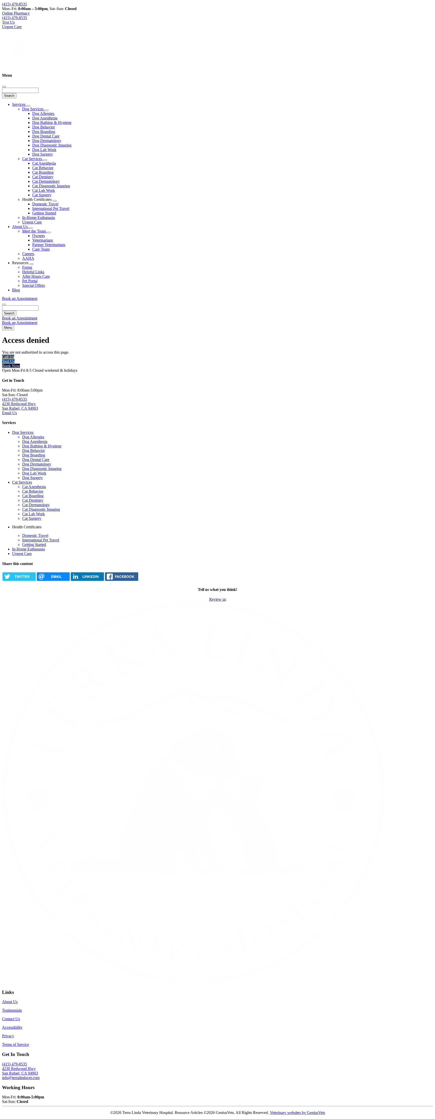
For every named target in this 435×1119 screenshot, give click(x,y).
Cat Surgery (41, 195)
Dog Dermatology (46, 140)
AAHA (28, 258)
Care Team (41, 249)
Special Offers (33, 285)
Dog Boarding (43, 131)
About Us (20, 226)
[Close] (4, 86)
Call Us (8, 357)
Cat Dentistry (42, 177)
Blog (16, 290)
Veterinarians (42, 240)
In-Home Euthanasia (38, 217)
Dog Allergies (43, 113)
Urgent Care (32, 222)
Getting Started (44, 213)
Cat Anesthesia (44, 163)
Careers (28, 254)
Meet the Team (34, 231)
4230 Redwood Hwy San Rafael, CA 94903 (20, 406)
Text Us (8, 361)
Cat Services (32, 159)
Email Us (9, 413)
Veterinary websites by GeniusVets (297, 1112)
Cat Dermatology (46, 181)
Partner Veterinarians (48, 245)
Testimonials (12, 1010)
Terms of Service (15, 1044)
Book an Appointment (19, 298)
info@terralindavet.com (21, 1078)
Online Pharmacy (16, 13)
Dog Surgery (42, 154)
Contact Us (11, 1019)
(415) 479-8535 (14, 4)
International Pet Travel (50, 208)
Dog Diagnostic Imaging (51, 145)
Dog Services (33, 109)
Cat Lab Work (43, 190)
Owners (38, 236)
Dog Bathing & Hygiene (51, 122)
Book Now (11, 366)
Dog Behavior (43, 127)
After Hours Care (36, 276)
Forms (27, 267)
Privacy (8, 1036)
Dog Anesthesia (44, 118)
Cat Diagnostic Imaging (51, 186)
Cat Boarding (43, 172)
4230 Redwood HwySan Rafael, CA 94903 (20, 1070)
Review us (217, 599)
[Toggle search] (4, 304)
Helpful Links (33, 272)
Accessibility (12, 1027)
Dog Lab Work (44, 150)
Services (19, 104)
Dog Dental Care (45, 136)
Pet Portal (30, 281)
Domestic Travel (45, 204)
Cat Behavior (42, 168)
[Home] (21, 65)
